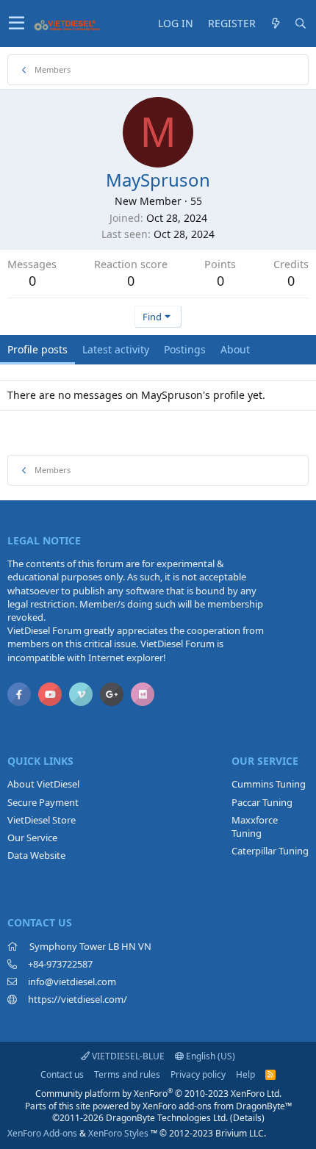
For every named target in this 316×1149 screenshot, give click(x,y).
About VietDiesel (43, 783)
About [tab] (235, 349)
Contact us (62, 1074)
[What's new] (275, 23)
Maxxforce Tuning (254, 826)
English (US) (209, 1056)
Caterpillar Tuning (270, 850)
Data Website (36, 855)
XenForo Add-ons (42, 1133)
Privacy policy (198, 1074)
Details (247, 1118)
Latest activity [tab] (115, 349)
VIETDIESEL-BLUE (127, 1056)
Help (245, 1074)
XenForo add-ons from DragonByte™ (217, 1106)
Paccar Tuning (261, 802)
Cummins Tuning (268, 783)
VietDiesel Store (41, 819)
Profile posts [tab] (37, 349)
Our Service (32, 837)
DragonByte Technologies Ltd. (167, 1118)
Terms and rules (127, 1074)
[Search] (300, 23)
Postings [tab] (185, 349)
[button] (16, 23)
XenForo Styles (118, 1133)
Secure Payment (43, 802)
